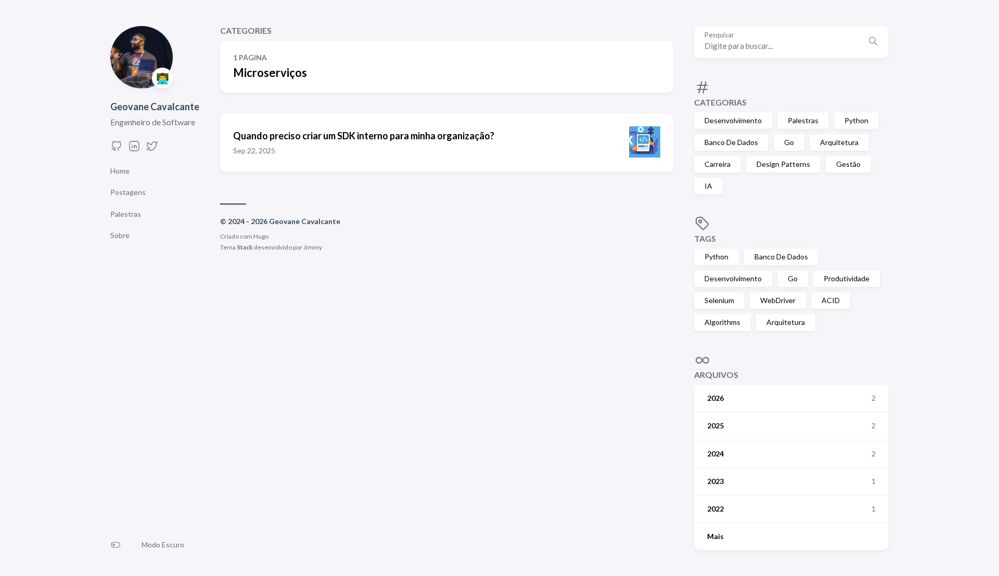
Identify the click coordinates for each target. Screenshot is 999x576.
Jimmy (312, 247)
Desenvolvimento (733, 120)
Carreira (718, 164)
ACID (831, 300)
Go (789, 142)
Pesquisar (719, 35)
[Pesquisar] (873, 42)
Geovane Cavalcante (154, 106)
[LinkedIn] (134, 149)
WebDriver (778, 300)
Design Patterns (783, 164)
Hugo (260, 236)
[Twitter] (152, 149)
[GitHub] (116, 149)
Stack (245, 247)
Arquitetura (839, 142)
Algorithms (722, 322)
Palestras (803, 120)
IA (708, 185)
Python (856, 120)
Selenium (719, 300)
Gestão (848, 164)
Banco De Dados (731, 142)
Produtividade (846, 278)
